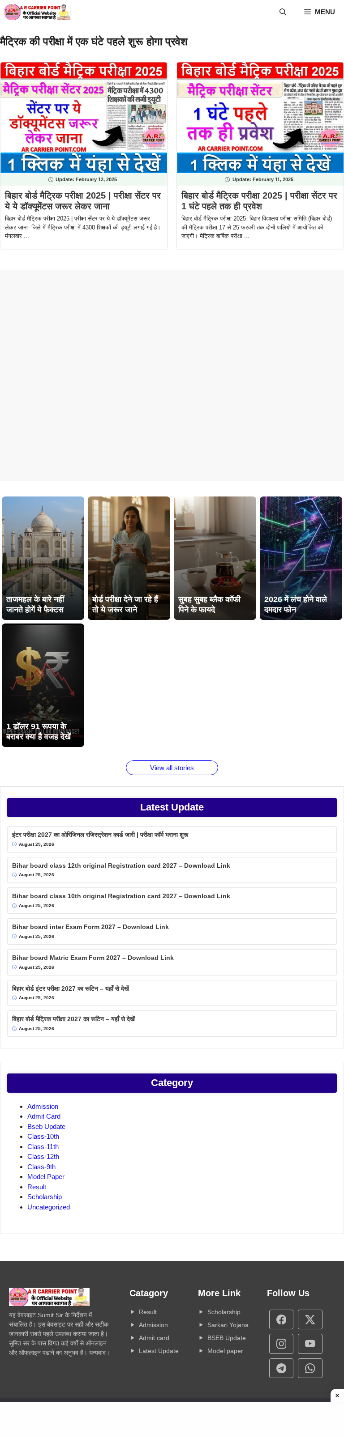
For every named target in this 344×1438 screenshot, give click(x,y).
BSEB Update (226, 1337)
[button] (283, 12)
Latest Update (159, 1350)
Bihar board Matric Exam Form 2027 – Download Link (93, 957)
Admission (42, 1106)
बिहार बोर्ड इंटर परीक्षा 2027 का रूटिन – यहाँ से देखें (70, 988)
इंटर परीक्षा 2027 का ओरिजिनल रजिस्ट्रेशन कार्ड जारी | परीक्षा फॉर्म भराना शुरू (100, 834)
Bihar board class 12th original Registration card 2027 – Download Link (121, 865)
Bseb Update (46, 1126)
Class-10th (43, 1136)
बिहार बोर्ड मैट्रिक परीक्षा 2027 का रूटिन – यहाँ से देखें (73, 1018)
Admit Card (43, 1116)
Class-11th (43, 1146)
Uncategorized (48, 1207)
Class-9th (41, 1167)
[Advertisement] (172, 376)
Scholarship (44, 1196)
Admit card (154, 1337)
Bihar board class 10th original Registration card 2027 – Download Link (121, 895)
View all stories (172, 768)
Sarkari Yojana (228, 1324)
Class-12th (43, 1156)
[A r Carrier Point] (37, 12)
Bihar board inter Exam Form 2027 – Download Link (90, 926)
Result (36, 1187)
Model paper (225, 1350)
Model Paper (45, 1176)
